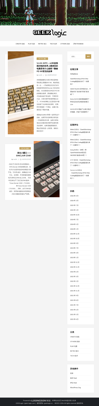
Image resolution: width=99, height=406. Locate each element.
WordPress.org (75, 387)
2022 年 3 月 (74, 276)
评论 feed (73, 383)
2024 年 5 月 (74, 224)
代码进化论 (74, 74)
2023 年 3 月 (74, 253)
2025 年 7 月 (74, 205)
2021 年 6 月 (74, 310)
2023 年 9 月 (74, 243)
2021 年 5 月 (74, 314)
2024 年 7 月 (74, 219)
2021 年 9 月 (74, 295)
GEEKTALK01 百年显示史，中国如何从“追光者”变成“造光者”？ (80, 91)
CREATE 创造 (20, 44)
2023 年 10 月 (74, 238)
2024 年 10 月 (74, 215)
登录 (71, 373)
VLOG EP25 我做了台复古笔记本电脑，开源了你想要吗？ (80, 110)
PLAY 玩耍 (31, 44)
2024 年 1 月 (74, 229)
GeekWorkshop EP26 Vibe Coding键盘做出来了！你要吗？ (79, 81)
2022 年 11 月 (74, 267)
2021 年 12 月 (74, 286)
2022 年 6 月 (74, 272)
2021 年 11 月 (74, 291)
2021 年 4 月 (74, 319)
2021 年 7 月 (74, 305)
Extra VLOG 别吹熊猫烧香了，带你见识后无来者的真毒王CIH (80, 101)
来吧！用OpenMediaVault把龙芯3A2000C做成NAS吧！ (78, 152)
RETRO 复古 (42, 44)
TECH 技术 (53, 44)
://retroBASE (78, 44)
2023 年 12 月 (74, 234)
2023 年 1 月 (74, 257)
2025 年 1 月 (74, 210)
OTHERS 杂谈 (65, 44)
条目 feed (73, 378)
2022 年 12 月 (74, 262)
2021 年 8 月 (74, 300)
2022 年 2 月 (74, 281)
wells (40, 75)
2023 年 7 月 (74, 248)
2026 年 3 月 (74, 200)
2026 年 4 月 (74, 196)
